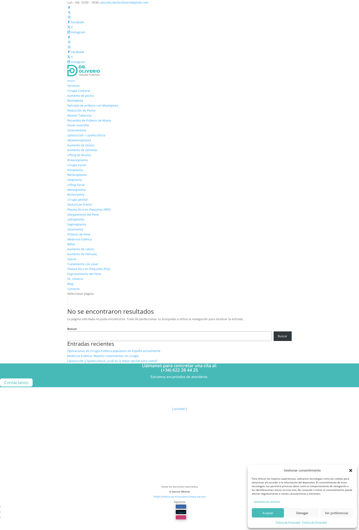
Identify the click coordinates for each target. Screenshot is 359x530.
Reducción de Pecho (81, 110)
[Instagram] (69, 17)
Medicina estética (179, 482)
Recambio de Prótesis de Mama (89, 120)
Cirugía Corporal (78, 91)
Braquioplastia (77, 160)
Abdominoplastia (79, 140)
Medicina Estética (79, 239)
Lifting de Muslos (79, 155)
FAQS (157, 496)
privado (179, 409)
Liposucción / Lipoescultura (86, 135)
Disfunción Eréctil (79, 205)
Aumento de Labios (80, 249)
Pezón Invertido (78, 125)
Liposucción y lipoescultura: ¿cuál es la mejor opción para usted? (112, 361)
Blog (70, 284)
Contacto (73, 289)
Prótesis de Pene (78, 234)
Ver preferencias (336, 513)
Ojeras (71, 259)
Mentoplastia (76, 190)
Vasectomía (75, 229)
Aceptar (267, 513)
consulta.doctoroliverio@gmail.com (37, 424)
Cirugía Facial (76, 165)
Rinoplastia (75, 170)
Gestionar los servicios (267, 501)
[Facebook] (69, 7)
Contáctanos (16, 382)
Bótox (71, 244)
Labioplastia (75, 219)
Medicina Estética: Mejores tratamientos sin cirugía (103, 356)
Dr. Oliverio (75, 279)
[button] (351, 470)
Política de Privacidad (288, 522)
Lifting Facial (76, 185)
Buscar (72, 329)
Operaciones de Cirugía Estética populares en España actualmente (113, 351)
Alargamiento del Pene (83, 214)
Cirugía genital (77, 200)
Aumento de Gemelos (82, 150)
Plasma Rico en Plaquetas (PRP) (89, 210)
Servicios (73, 86)
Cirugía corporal (179, 458)
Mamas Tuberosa (79, 115)
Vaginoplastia (76, 224)
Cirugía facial (179, 466)
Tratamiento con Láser (82, 264)
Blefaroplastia (77, 175)
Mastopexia (75, 100)
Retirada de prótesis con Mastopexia (92, 105)
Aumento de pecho (80, 96)
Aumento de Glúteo (80, 145)
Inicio (71, 81)
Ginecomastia (76, 130)
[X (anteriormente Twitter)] (69, 12)
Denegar (302, 513)
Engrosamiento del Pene (84, 274)
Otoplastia (74, 180)
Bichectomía (75, 195)
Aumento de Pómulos (82, 254)
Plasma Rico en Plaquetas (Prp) (88, 269)
